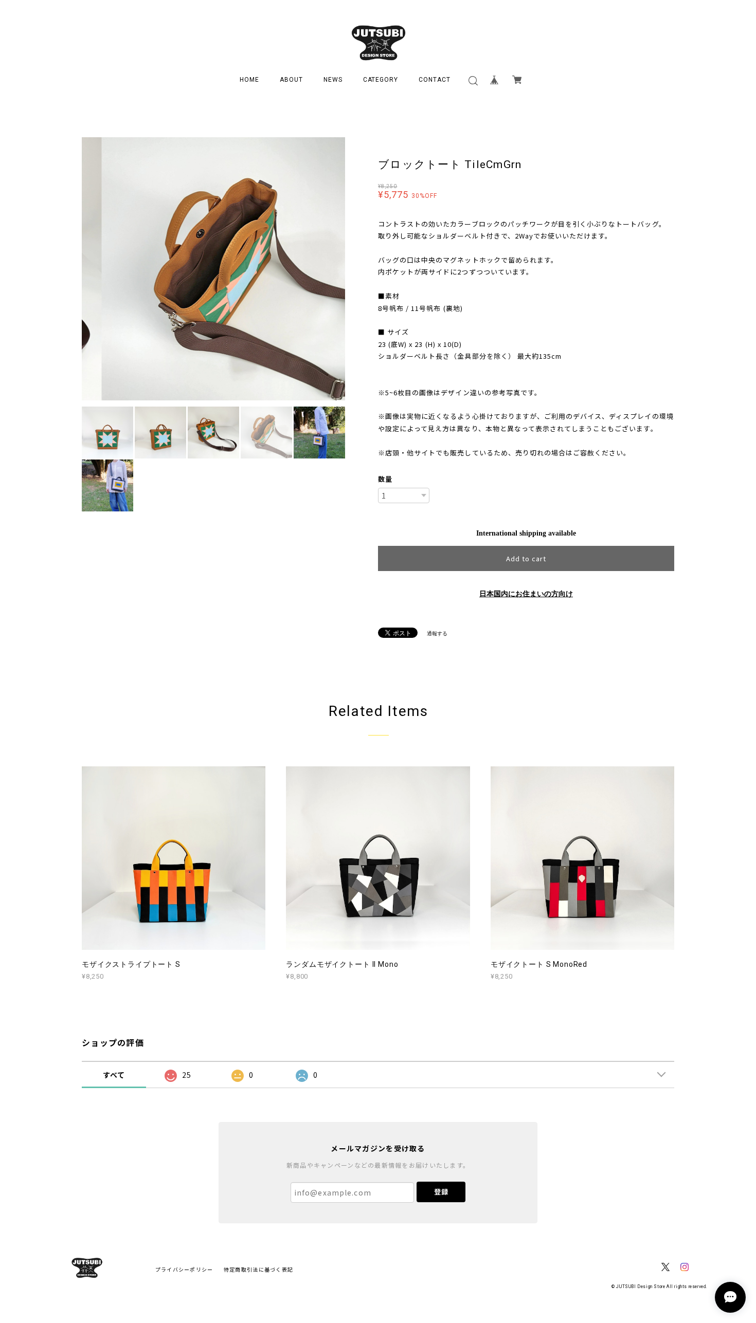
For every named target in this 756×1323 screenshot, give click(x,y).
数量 (385, 479)
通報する (437, 633)
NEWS (333, 79)
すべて (114, 1075)
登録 (441, 1192)
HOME (249, 79)
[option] (213, 268)
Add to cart (526, 558)
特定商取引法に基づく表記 (258, 1269)
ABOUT (291, 79)
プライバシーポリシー (184, 1269)
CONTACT (435, 79)
